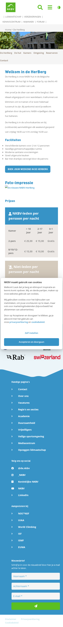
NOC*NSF (23, 513)
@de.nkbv (24, 468)
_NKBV (22, 475)
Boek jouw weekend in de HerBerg (28, 169)
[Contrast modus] (59, 7)
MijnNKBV (28, 21)
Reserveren (52, 52)
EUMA (21, 547)
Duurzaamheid (26, 423)
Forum (41, 21)
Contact (22, 389)
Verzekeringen (32, 16)
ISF (20, 533)
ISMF (21, 540)
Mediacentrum (26, 443)
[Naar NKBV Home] (10, 7)
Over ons (23, 396)
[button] (50, 7)
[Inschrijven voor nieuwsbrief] (35, 606)
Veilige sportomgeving (31, 436)
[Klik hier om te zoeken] (40, 7)
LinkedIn (23, 495)
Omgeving (38, 52)
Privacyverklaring (30, 619)
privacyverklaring (18, 322)
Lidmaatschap (13, 16)
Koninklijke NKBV (28, 481)
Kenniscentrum (11, 21)
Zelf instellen (31, 332)
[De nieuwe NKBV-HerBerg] (19, 187)
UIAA (21, 520)
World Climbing (27, 527)
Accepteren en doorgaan (31, 341)
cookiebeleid (38, 322)
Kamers (27, 52)
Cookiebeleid (11, 622)
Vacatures (24, 402)
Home (8, 29)
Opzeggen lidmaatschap (32, 449)
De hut (17, 52)
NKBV (21, 488)
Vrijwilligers (25, 429)
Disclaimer (11, 619)
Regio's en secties (28, 409)
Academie (24, 416)
